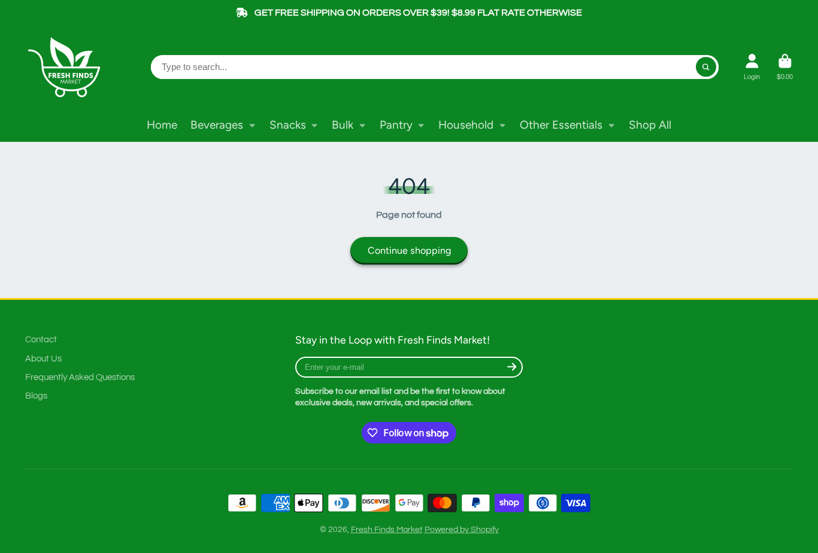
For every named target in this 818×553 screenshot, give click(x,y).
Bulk (342, 125)
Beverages (216, 125)
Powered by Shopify (462, 529)
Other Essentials (561, 125)
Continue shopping (409, 250)
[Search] (706, 67)
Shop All (650, 125)
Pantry (396, 125)
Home (162, 125)
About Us (43, 358)
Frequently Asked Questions (80, 377)
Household (465, 125)
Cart (785, 67)
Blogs (36, 395)
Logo (67, 67)
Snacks (287, 125)
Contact (41, 339)
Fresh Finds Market (387, 529)
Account (752, 67)
